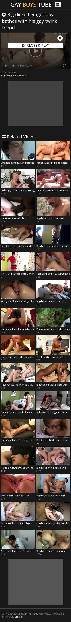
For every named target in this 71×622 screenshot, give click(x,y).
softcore (13, 75)
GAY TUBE (31, 4)
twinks (24, 75)
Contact (18, 616)
